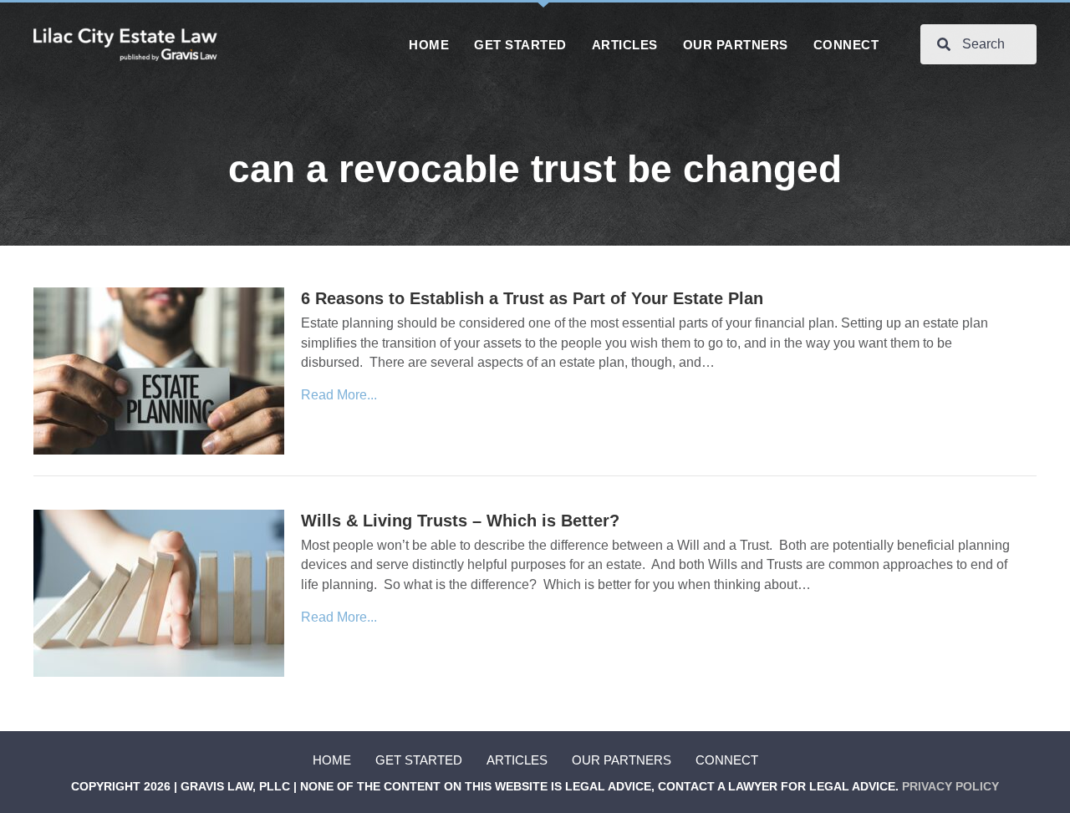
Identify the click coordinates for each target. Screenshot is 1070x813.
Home (332, 760)
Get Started (418, 760)
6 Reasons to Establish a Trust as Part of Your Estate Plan (532, 298)
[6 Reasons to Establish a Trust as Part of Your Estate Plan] (158, 370)
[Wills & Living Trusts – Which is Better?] (158, 592)
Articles (517, 760)
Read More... (339, 395)
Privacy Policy (950, 786)
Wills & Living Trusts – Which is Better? (460, 520)
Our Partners (621, 760)
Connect (727, 760)
